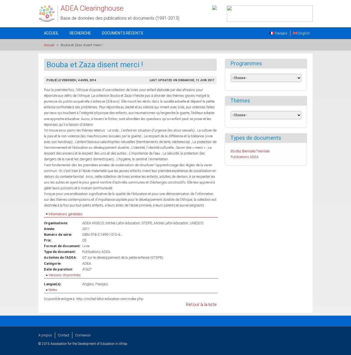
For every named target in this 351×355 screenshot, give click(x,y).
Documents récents (122, 33)
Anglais (88, 284)
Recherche (80, 33)
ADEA (86, 263)
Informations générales (66, 214)
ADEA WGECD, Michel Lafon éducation (111, 223)
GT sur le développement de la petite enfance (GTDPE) (122, 257)
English (304, 33)
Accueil (51, 33)
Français (280, 33)
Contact (63, 335)
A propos (45, 335)
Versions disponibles (65, 275)
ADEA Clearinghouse (92, 8)
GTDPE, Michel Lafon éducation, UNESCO (172, 223)
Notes (53, 290)
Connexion (83, 335)
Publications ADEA (96, 252)
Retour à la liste (201, 304)
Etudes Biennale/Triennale (250, 151)
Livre (85, 246)
